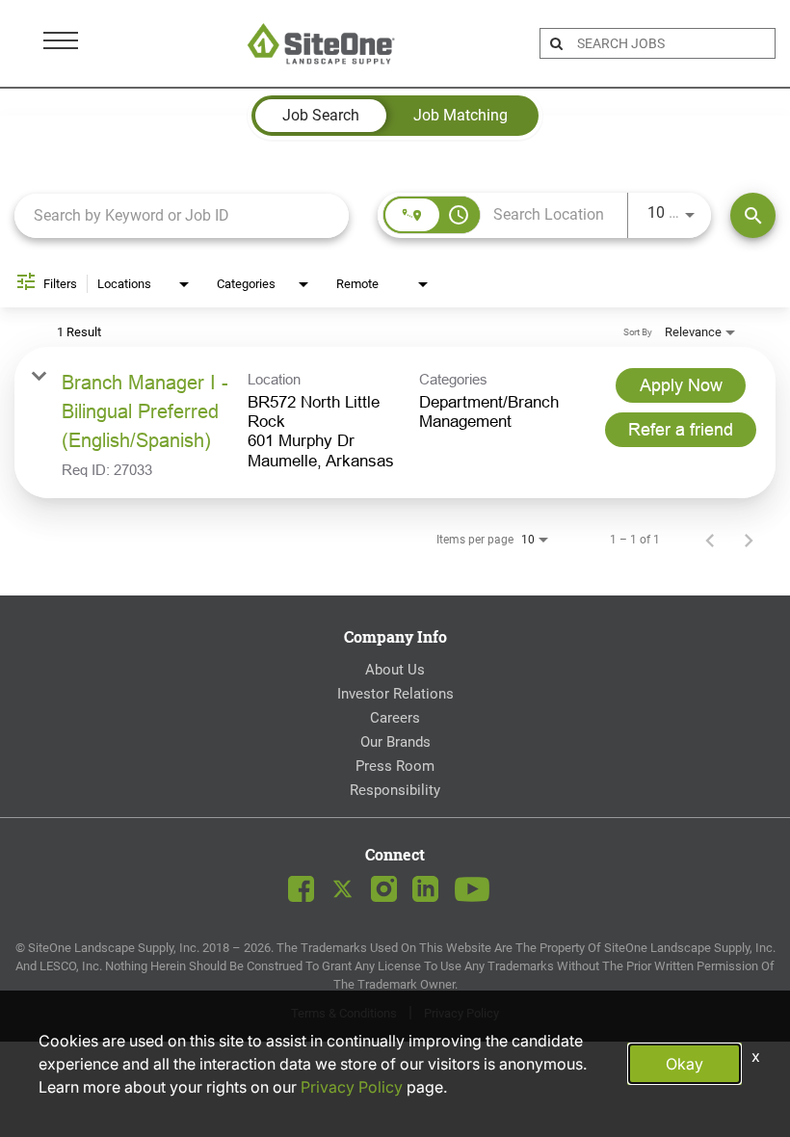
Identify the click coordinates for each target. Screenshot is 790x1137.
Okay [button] (684, 1063)
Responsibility (395, 790)
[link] (395, 422)
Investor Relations (395, 693)
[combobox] (181, 215)
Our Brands (395, 742)
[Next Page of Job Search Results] (748, 539)
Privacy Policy (352, 1087)
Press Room (395, 766)
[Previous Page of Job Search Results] (710, 539)
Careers (395, 718)
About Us (395, 669)
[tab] (321, 115)
